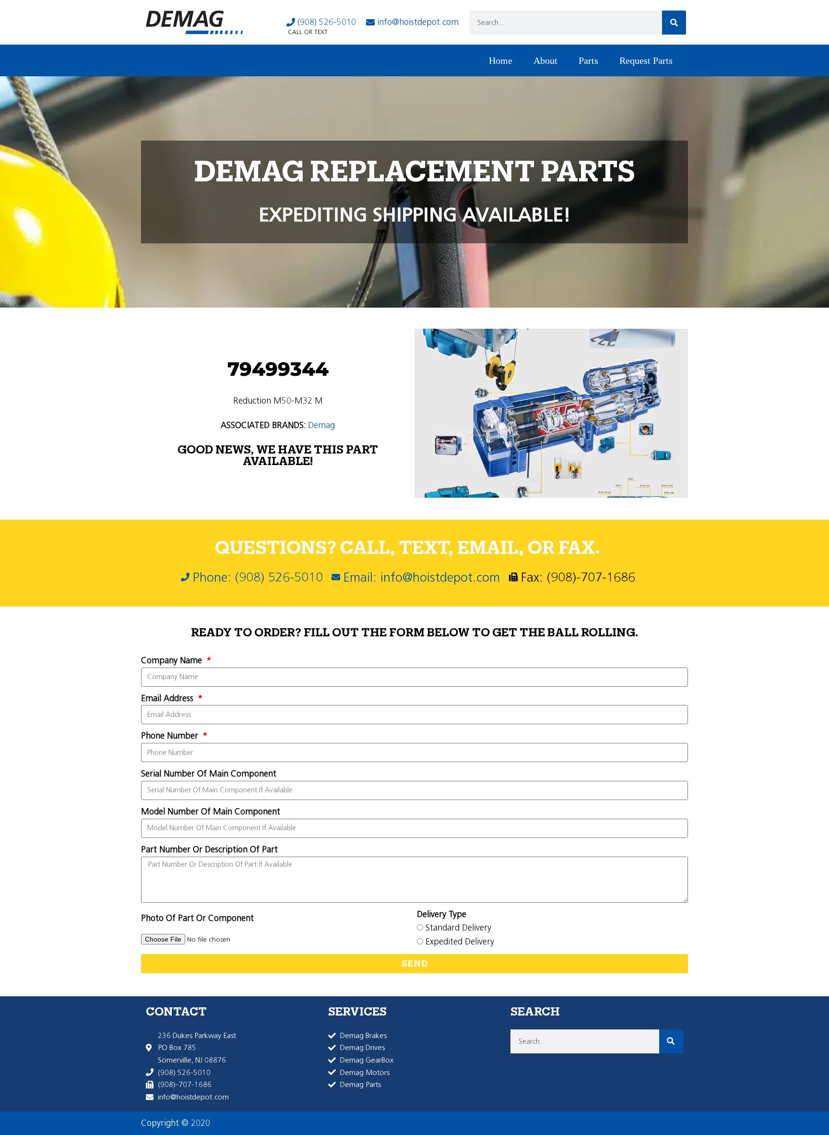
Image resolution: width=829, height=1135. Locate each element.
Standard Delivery (458, 927)
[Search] (674, 23)
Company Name (172, 660)
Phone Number (171, 735)
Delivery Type (441, 914)
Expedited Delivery (460, 941)
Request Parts (646, 60)
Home (500, 60)
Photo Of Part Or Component (197, 918)
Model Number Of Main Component (210, 811)
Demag (321, 425)
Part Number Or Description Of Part (209, 849)
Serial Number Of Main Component (208, 773)
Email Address (168, 698)
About (545, 60)
